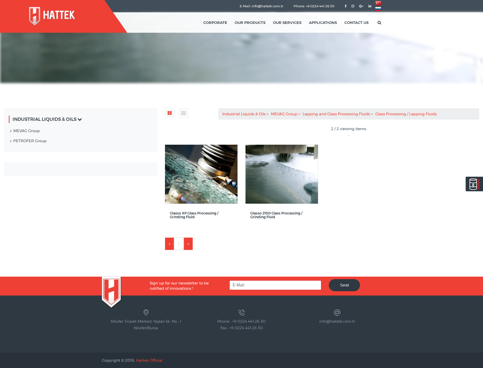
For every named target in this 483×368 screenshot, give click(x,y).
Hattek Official (149, 360)
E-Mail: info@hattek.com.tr (261, 6)
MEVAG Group (284, 114)
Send (344, 285)
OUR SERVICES (287, 22)
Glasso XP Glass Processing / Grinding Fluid (194, 215)
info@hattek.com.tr (337, 321)
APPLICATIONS (323, 22)
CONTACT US (356, 22)
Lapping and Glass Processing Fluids (337, 114)
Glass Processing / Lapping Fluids (406, 114)
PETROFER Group (30, 140)
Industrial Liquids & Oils (244, 114)
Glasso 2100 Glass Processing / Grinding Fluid (276, 215)
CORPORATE (215, 22)
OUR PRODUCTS (250, 22)
